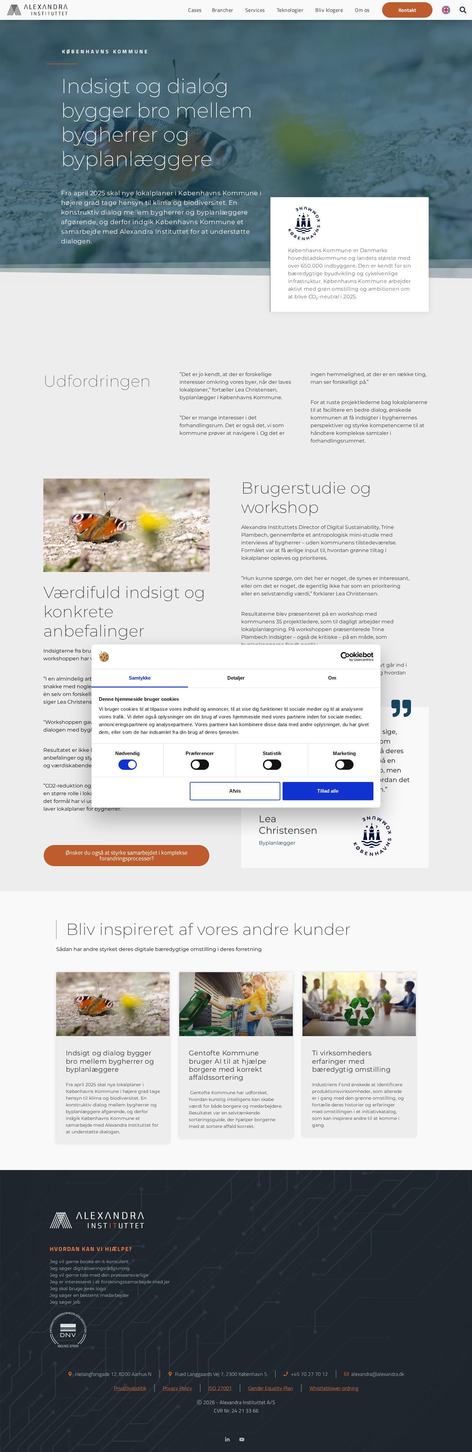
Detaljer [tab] (236, 678)
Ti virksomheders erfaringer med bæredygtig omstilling (351, 1061)
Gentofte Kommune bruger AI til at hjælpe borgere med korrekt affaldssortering (227, 1065)
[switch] (200, 764)
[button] (407, 10)
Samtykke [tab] (140, 678)
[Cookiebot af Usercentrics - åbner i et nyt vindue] (345, 657)
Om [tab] (332, 678)
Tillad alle (327, 791)
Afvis (235, 791)
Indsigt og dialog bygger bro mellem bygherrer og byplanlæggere (110, 1061)
